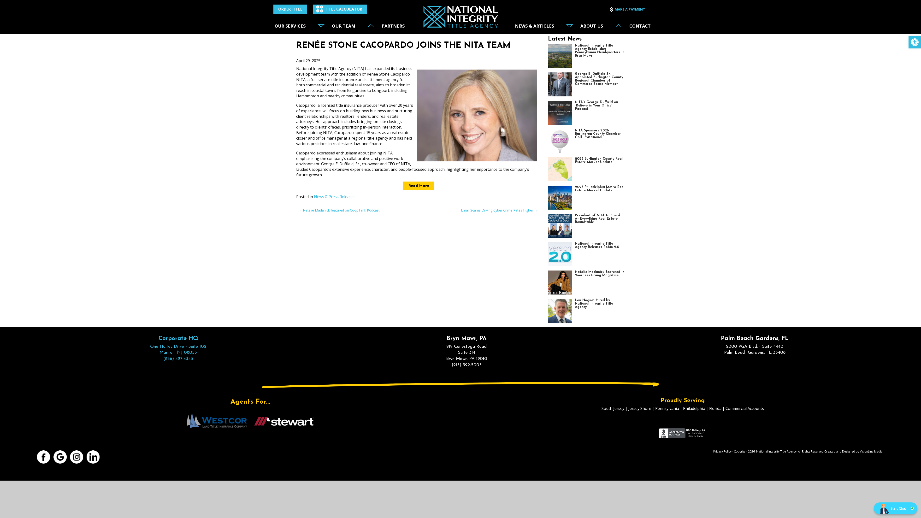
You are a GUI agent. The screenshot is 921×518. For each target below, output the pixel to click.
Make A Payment (630, 9)
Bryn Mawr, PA (467, 338)
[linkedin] (93, 456)
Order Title (290, 9)
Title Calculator (343, 9)
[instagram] (77, 456)
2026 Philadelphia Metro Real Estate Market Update (600, 188)
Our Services (290, 26)
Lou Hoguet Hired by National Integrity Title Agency (594, 304)
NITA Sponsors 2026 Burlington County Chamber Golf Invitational (598, 134)
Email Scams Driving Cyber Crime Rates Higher (497, 210)
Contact (640, 26)
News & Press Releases (334, 196)
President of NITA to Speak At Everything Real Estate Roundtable (598, 219)
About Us (591, 26)
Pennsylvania (667, 408)
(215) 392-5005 (467, 365)
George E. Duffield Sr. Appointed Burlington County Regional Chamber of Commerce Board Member (599, 79)
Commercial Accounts (745, 408)
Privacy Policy (722, 451)
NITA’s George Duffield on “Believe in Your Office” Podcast (596, 105)
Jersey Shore (639, 408)
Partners (393, 26)
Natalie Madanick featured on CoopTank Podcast (341, 210)
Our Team (343, 26)
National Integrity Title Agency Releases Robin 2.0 (597, 245)
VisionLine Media (871, 451)
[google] (60, 456)
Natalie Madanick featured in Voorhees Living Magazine (599, 273)
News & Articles (534, 26)
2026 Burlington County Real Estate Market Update (599, 160)
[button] (915, 42)
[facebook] (44, 456)
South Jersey (613, 408)
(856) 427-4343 (178, 359)
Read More (418, 186)
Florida (715, 408)
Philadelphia (694, 408)
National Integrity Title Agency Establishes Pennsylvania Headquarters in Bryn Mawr (599, 51)
